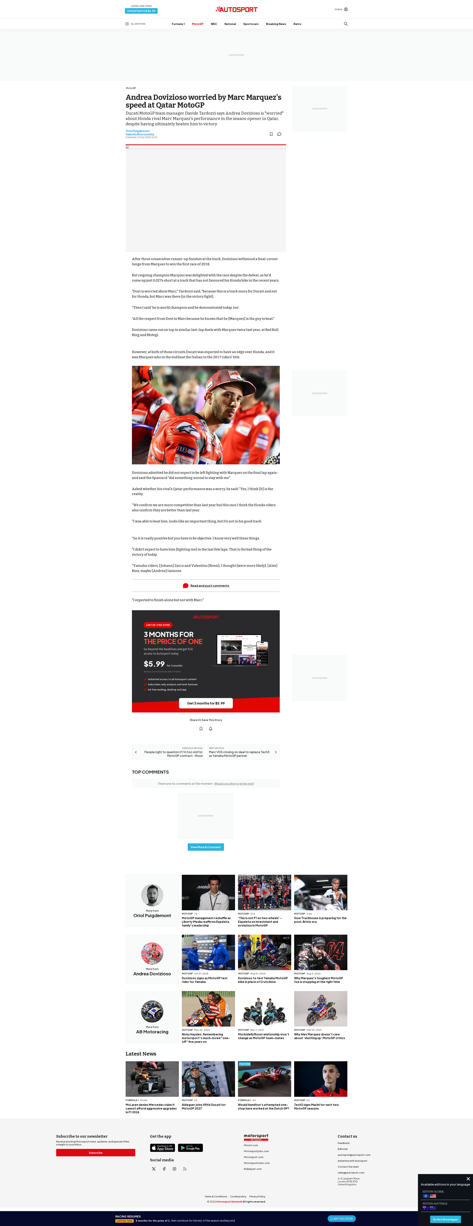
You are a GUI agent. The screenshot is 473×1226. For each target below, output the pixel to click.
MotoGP (197, 24)
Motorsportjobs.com (256, 1151)
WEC (214, 24)
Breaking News (276, 24)
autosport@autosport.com (354, 1154)
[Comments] (280, 134)
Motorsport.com (253, 1157)
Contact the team (348, 1166)
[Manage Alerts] (210, 728)
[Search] (346, 24)
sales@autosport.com (351, 1172)
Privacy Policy (257, 1196)
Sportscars (251, 24)
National (230, 24)
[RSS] (184, 1169)
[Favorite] (271, 134)
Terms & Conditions (216, 1196)
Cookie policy (238, 1196)
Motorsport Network (229, 1201)
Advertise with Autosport (352, 1160)
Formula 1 (178, 24)
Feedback (344, 1143)
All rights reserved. (254, 1201)
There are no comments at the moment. (206, 783)
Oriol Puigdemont (138, 131)
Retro (297, 24)
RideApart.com (253, 1168)
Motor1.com (251, 1145)
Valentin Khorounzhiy (140, 134)
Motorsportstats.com (257, 1162)
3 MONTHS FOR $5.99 (141, 11)
